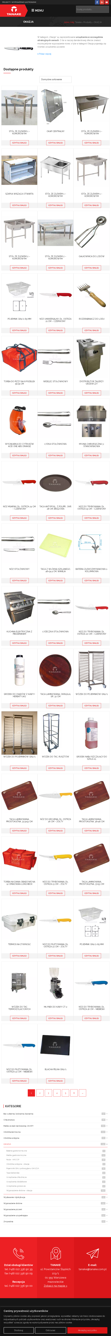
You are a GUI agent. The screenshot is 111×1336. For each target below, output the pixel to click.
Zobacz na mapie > (55, 1285)
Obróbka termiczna (12, 1132)
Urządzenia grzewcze (16, 1186)
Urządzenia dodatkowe (16, 1181)
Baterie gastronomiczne (16, 1151)
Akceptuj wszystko (87, 1330)
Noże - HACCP (12, 1159)
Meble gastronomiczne (16, 1155)
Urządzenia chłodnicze (16, 1177)
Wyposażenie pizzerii (12, 1209)
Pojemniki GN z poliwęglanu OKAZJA (22, 1168)
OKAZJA (7, 1144)
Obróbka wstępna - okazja (17, 1164)
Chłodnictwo (9, 1120)
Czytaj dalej (19, 143)
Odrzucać (51, 1330)
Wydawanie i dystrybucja (14, 1197)
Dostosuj (18, 1330)
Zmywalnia (8, 1221)
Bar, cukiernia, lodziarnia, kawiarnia (18, 1114)
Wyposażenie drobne (12, 1203)
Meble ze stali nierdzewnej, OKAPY (18, 1126)
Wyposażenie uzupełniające (15, 1215)
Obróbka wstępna (11, 1138)
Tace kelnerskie (12, 1173)
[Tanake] (14, 10)
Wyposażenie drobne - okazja (19, 1190)
